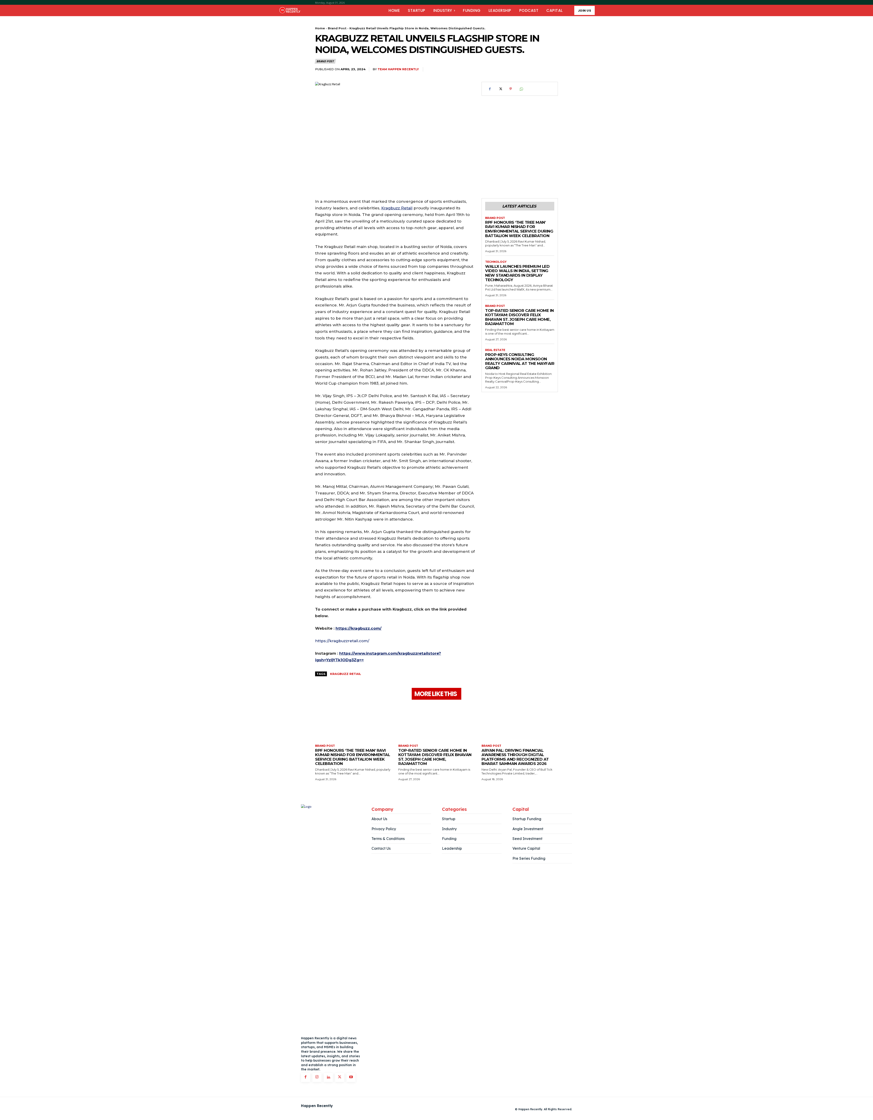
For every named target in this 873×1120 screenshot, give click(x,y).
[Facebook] (489, 88)
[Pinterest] (510, 88)
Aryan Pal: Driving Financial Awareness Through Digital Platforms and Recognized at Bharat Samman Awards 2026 (515, 757)
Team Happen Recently (398, 69)
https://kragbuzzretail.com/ (342, 641)
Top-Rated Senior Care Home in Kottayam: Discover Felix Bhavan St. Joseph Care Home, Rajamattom (519, 317)
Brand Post (337, 28)
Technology (496, 261)
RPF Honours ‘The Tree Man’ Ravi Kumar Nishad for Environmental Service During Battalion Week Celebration (519, 229)
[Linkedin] (328, 1077)
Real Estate (495, 350)
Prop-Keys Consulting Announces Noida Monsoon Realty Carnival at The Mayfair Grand (519, 361)
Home (320, 28)
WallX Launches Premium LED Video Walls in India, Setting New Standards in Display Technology (517, 273)
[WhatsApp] (521, 88)
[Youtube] (351, 1077)
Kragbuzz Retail (345, 674)
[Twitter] (500, 88)
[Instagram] (316, 1077)
